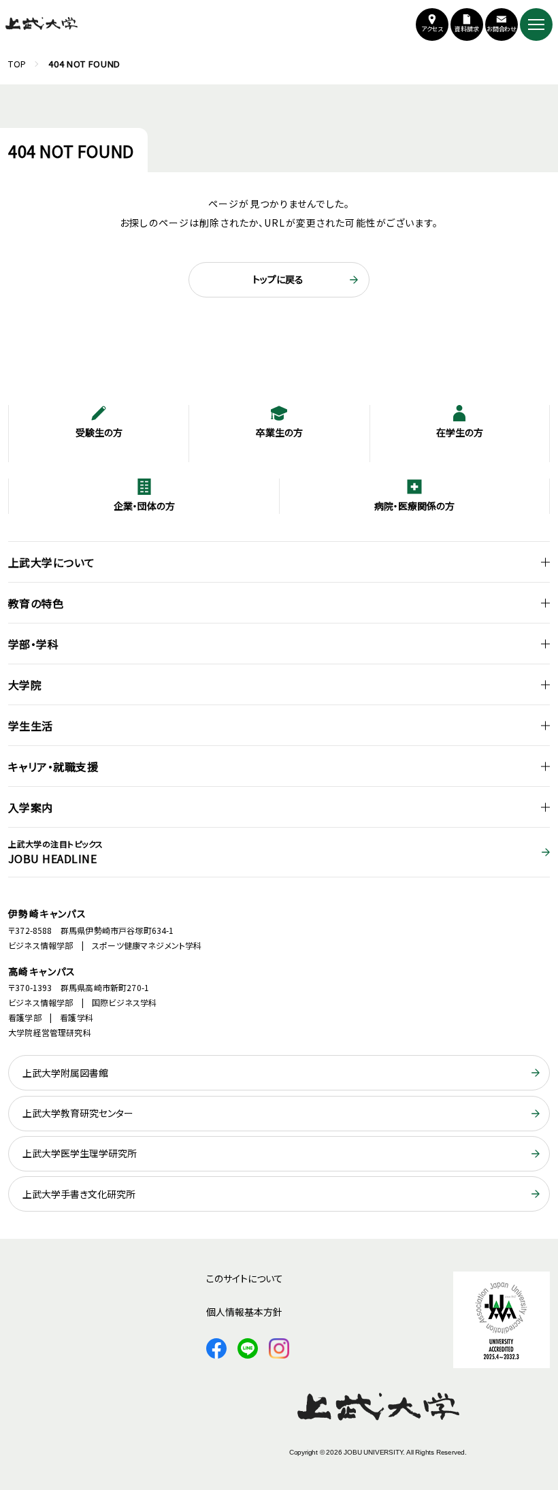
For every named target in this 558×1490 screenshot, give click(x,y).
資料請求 (467, 29)
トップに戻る (277, 279)
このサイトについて (244, 1278)
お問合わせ (502, 29)
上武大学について (51, 562)
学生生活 (30, 725)
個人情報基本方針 (244, 1311)
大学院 (25, 685)
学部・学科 (33, 644)
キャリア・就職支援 (53, 766)
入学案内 (30, 807)
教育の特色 (35, 603)
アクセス (432, 29)
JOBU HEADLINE (55, 852)
